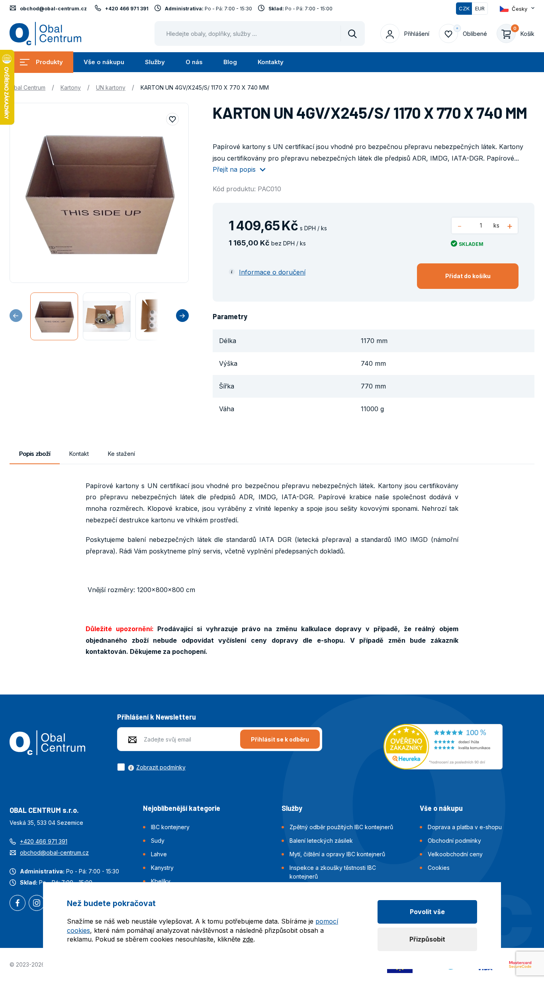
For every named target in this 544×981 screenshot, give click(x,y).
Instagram (37, 904)
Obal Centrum (27, 87)
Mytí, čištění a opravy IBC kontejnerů (337, 854)
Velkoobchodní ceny (455, 854)
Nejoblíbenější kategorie (181, 808)
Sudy (157, 840)
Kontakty (271, 62)
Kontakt (79, 453)
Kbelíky (160, 881)
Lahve (159, 854)
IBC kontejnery (170, 827)
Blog (230, 62)
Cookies (439, 867)
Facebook (17, 904)
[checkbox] (151, 767)
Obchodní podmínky (454, 840)
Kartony (71, 87)
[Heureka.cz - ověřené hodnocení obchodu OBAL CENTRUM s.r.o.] (443, 746)
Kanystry (162, 867)
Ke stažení (121, 453)
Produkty (49, 62)
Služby (155, 62)
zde (248, 939)
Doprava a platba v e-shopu (465, 827)
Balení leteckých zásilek (321, 840)
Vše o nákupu (104, 62)
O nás (194, 62)
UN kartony (110, 87)
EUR (480, 8)
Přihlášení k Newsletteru (156, 716)
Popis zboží (34, 453)
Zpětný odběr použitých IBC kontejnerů (341, 827)
